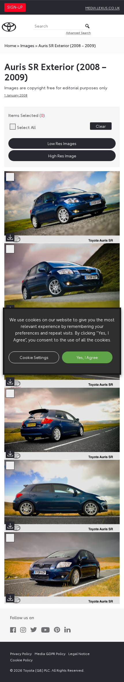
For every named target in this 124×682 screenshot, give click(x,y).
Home (10, 45)
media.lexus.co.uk (102, 7)
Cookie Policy (21, 659)
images (27, 45)
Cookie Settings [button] (34, 357)
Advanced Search (78, 32)
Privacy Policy (21, 653)
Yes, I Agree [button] (87, 357)
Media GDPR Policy (50, 653)
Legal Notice (79, 653)
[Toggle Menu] (116, 26)
